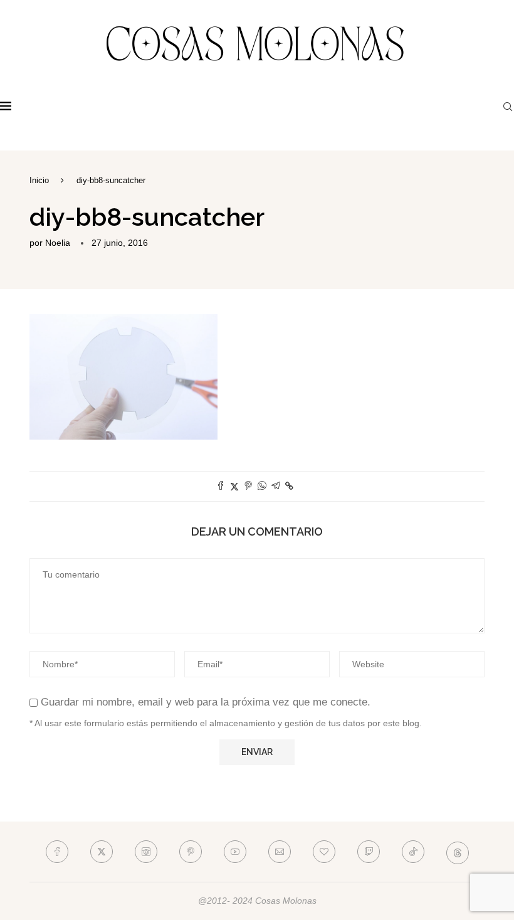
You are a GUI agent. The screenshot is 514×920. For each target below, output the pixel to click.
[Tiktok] (413, 851)
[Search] (507, 106)
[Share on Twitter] (234, 486)
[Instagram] (146, 851)
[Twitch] (368, 851)
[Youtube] (235, 851)
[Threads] (457, 851)
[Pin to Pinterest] (248, 486)
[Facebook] (57, 851)
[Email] (279, 851)
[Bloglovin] (324, 851)
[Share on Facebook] (220, 486)
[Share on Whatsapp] (262, 486)
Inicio (39, 180)
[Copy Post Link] (289, 486)
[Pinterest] (190, 851)
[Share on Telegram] (275, 486)
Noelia (57, 243)
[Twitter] (101, 851)
